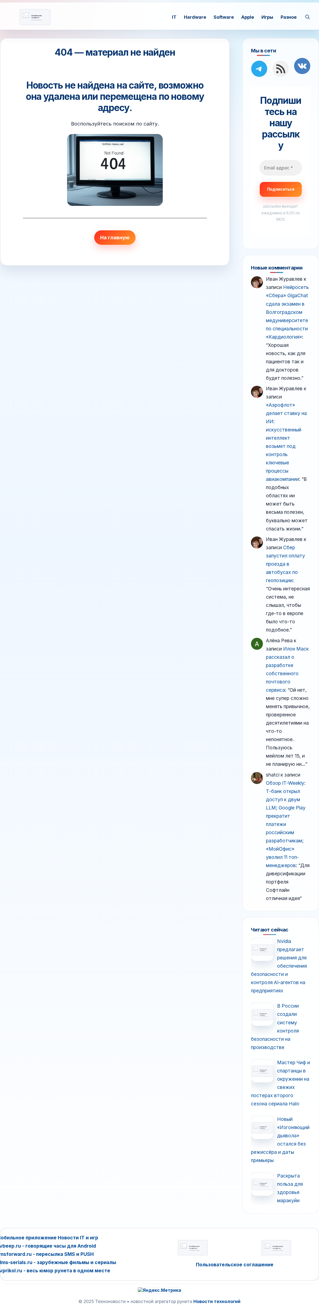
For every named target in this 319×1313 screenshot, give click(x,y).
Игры (267, 16)
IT (174, 16)
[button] (307, 17)
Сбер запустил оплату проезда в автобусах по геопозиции (285, 563)
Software (224, 16)
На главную (115, 238)
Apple (247, 16)
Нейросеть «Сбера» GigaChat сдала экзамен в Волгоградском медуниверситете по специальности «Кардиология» (287, 312)
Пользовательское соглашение (234, 1265)
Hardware (195, 16)
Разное (289, 16)
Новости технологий (216, 1301)
